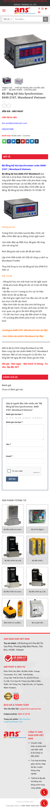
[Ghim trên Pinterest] (23, 141)
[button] (4, 10)
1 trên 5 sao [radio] (6, 418)
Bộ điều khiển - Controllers (22, 90)
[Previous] (6, 51)
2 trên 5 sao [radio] (11, 418)
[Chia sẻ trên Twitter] (13, 141)
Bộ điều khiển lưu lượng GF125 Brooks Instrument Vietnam (13, 529)
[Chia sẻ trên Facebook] (9, 141)
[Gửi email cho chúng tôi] (39, 12)
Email (9, 456)
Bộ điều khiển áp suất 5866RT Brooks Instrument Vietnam (37, 591)
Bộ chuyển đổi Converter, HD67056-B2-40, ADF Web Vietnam (37, 622)
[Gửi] (45, 19)
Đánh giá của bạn (14, 414)
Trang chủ (7, 87)
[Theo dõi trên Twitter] (46, 9)
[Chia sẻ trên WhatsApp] (4, 141)
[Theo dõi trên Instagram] (42, 9)
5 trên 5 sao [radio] (36, 418)
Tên (8, 444)
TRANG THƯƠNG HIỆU (25, 802)
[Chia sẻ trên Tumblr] (36, 141)
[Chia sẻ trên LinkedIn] (32, 141)
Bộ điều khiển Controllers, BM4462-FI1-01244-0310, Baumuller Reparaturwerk (37, 560)
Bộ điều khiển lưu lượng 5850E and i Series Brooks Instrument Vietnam (13, 591)
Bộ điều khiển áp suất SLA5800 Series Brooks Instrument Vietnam (12, 560)
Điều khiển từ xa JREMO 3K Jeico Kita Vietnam (13, 622)
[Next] (44, 51)
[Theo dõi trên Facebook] (39, 9)
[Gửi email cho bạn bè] (18, 141)
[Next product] (4, 106)
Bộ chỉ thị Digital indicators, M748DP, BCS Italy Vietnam (37, 529)
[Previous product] (9, 106)
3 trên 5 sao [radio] (17, 418)
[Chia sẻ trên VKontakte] (27, 141)
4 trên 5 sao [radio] (26, 418)
